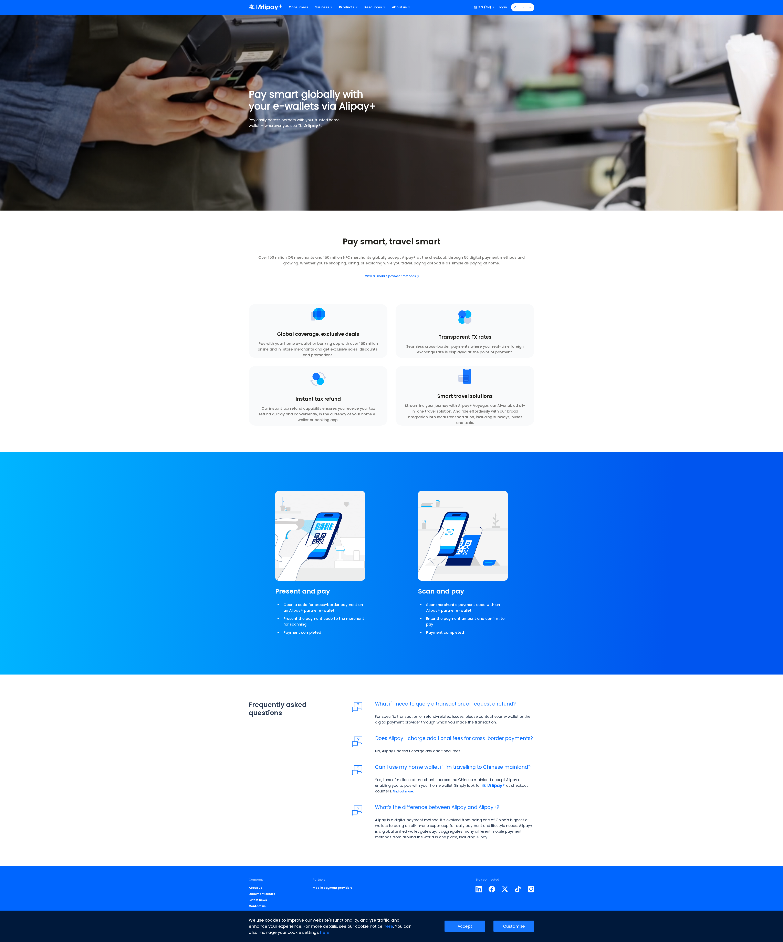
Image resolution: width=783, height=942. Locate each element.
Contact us (522, 7)
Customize (514, 926)
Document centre (262, 894)
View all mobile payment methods (390, 276)
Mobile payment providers (332, 888)
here (388, 926)
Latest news (258, 900)
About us (255, 888)
